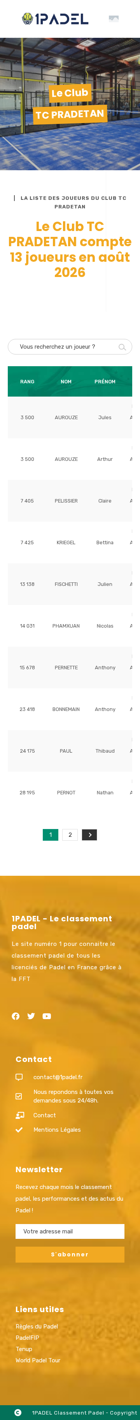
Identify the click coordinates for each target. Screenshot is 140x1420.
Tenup (24, 1349)
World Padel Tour (38, 1360)
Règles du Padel (37, 1326)
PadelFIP (27, 1337)
